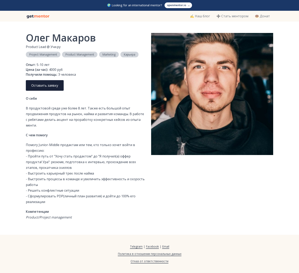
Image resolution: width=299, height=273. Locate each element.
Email (165, 246)
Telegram (136, 246)
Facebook (152, 246)
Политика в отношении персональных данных (149, 254)
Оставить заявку (44, 85)
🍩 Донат (262, 16)
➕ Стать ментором (232, 16)
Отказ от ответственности (149, 261)
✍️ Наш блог (200, 16)
